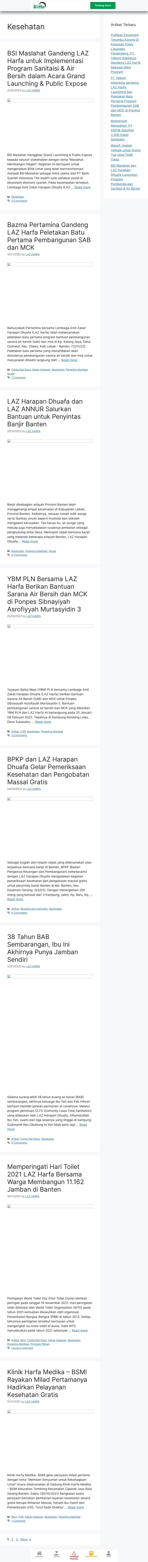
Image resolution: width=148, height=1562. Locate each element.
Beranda (39, 1556)
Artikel (15, 731)
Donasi (57, 1556)
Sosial (10, 373)
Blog (23, 1340)
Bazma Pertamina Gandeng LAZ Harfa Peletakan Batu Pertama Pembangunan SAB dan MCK (49, 236)
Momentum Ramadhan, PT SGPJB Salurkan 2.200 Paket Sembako (122, 130)
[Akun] (108, 1553)
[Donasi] (57, 1553)
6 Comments (19, 912)
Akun (108, 1556)
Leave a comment (22, 1347)
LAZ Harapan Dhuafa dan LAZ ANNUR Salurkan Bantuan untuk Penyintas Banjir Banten (45, 412)
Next (26, 1539)
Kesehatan (17, 196)
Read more (82, 187)
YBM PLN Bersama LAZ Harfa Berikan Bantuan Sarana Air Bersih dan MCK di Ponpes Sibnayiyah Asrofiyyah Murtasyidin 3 (47, 594)
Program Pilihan (40, 1343)
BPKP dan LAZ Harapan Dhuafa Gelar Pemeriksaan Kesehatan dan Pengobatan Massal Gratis (48, 770)
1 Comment (18, 377)
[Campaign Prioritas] (74, 1553)
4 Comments (19, 554)
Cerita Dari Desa (21, 369)
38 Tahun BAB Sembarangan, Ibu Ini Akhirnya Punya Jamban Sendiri (42, 948)
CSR (23, 731)
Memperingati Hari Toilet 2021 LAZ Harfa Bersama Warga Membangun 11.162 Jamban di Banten (45, 1178)
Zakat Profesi (91, 1556)
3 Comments (19, 200)
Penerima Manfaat (77, 369)
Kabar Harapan (41, 369)
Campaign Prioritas (74, 1557)
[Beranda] (39, 1553)
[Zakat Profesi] (91, 1553)
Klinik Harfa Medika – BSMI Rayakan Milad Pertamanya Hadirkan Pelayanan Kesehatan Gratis (47, 1383)
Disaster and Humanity (34, 908)
